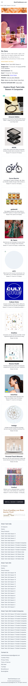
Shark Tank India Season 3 (8, 536)
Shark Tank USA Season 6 (8, 595)
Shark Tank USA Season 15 (8, 575)
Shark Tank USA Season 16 (8, 572)
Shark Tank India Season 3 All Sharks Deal (12, 554)
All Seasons (4, 527)
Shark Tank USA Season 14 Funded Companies (14, 618)
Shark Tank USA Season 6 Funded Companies (13, 637)
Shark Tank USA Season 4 (8, 600)
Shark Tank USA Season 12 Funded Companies (14, 623)
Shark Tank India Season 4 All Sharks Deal (12, 552)
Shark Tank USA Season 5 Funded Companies (13, 639)
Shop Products (5, 531)
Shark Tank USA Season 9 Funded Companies (13, 630)
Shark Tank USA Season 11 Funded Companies (13, 625)
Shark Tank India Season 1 (8, 540)
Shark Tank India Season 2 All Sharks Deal (12, 556)
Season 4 (9, 5)
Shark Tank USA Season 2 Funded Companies (13, 646)
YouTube (3, 666)
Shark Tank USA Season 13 (8, 579)
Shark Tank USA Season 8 (8, 591)
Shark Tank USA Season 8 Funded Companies (13, 632)
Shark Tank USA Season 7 (8, 593)
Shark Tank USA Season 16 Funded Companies (14, 614)
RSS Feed (3, 664)
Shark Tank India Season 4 (8, 533)
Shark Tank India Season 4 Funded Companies (13, 543)
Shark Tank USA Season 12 (8, 582)
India (5, 5)
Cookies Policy (5, 657)
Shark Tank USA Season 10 (8, 586)
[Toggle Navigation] (2, 2)
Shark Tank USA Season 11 (8, 584)
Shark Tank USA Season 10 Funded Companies (14, 627)
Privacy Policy (5, 660)
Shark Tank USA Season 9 (8, 588)
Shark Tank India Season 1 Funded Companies (13, 549)
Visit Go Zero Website (13, 77)
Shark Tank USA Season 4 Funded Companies (13, 641)
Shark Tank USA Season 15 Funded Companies (14, 616)
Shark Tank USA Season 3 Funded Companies (13, 643)
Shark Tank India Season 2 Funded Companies (13, 547)
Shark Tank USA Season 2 (8, 604)
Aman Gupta (13, 75)
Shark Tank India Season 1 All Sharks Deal (12, 559)
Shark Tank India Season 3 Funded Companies (13, 545)
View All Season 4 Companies (14, 502)
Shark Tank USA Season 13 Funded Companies (14, 621)
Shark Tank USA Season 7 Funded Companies (13, 634)
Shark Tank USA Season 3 (8, 602)
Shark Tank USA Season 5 (8, 598)
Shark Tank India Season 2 (8, 538)
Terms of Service (5, 662)
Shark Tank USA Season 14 (8, 577)
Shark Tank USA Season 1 (8, 607)
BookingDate (4, 671)
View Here (19, 82)
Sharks (3, 529)
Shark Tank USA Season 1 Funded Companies (13, 648)
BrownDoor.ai (4, 669)
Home (2, 5)
